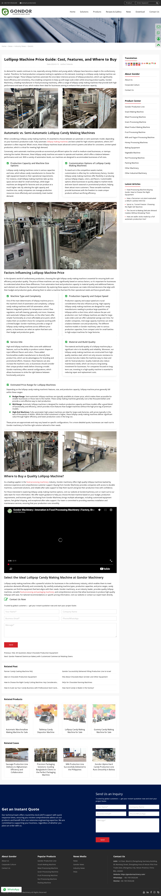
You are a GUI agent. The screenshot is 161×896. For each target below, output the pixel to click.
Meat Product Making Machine (137, 127)
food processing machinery (38, 482)
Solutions (84, 11)
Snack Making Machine (134, 112)
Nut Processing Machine (134, 158)
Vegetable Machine (132, 152)
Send (11, 645)
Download (140, 11)
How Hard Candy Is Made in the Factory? (78, 688)
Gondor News (78, 864)
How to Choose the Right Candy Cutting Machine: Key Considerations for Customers (31, 682)
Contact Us (154, 11)
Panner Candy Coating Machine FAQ (18, 671)
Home (72, 11)
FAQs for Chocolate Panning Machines (77, 682)
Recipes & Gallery (113, 11)
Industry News (20, 46)
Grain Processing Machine (135, 122)
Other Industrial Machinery (136, 173)
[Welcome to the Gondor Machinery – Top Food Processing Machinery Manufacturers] (17, 12)
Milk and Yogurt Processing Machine (139, 137)
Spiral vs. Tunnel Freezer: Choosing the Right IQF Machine (140, 205)
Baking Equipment (132, 147)
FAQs (75, 872)
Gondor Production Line (134, 107)
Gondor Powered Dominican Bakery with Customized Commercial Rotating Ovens (41, 656)
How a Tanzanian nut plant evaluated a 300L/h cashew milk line (140, 199)
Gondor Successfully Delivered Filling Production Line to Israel (86, 671)
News (128, 11)
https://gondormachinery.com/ (133, 874)
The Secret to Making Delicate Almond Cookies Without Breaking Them (141, 211)
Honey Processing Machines (136, 142)
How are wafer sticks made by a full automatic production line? (140, 217)
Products (97, 11)
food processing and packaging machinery (37, 592)
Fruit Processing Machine (135, 132)
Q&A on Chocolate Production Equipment (20, 677)
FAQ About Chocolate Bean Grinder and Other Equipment (85, 677)
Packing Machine (132, 163)
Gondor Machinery (23, 892)
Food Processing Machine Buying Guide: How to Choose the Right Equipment (139, 192)
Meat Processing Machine (135, 117)
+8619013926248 (10, 3)
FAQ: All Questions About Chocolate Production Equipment (35, 653)
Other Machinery (132, 168)
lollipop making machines (57, 141)
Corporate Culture (132, 85)
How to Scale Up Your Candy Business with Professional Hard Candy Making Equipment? (31, 688)
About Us (128, 80)
